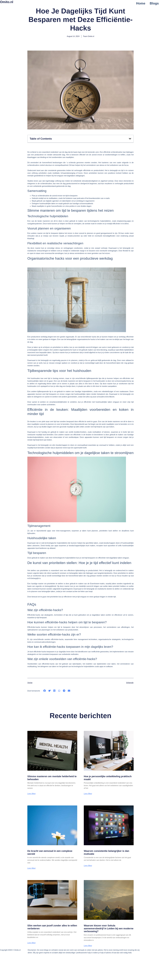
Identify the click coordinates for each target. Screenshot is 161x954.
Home (140, 3)
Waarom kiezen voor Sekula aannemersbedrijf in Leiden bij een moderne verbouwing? (108, 928)
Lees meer (31, 794)
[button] (130, 138)
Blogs (154, 3)
